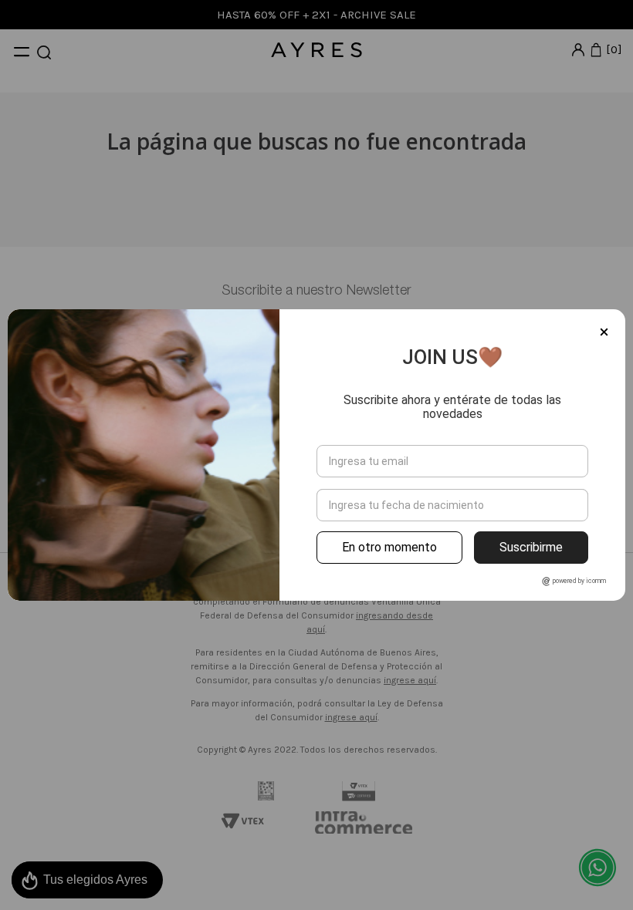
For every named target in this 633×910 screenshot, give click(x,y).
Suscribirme (531, 547)
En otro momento (389, 547)
